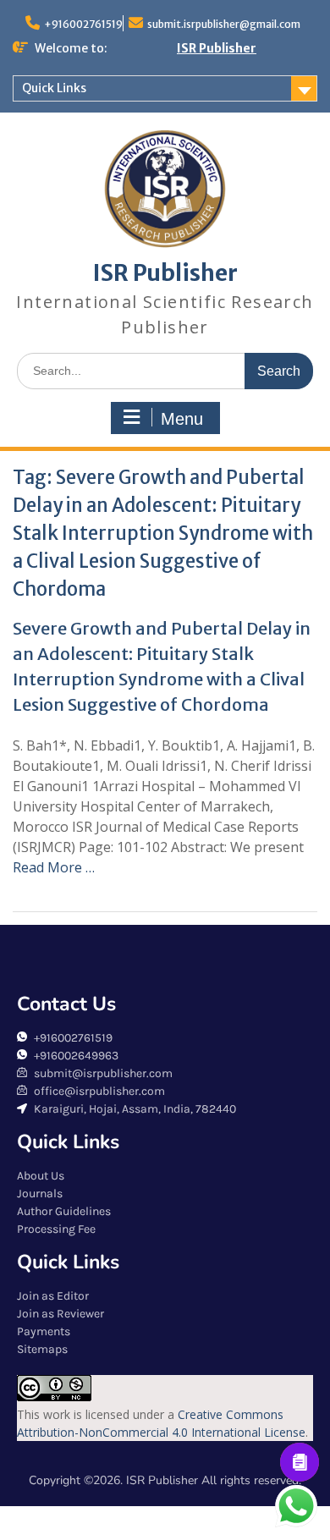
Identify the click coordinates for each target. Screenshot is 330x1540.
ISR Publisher (216, 48)
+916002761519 (83, 24)
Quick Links (54, 88)
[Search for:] (165, 370)
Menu (182, 419)
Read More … (54, 867)
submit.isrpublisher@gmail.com (223, 24)
